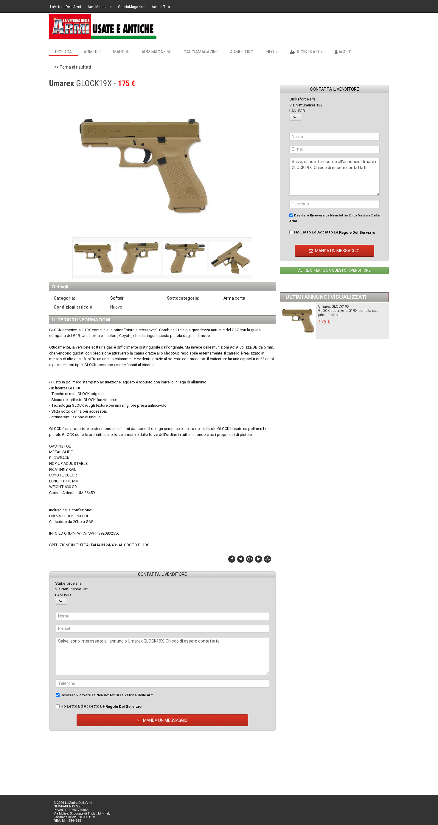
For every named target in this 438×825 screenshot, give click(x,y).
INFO (270, 51)
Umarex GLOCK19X (334, 306)
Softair (117, 298)
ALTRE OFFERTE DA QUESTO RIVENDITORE (334, 270)
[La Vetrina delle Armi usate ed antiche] (102, 26)
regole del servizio (123, 706)
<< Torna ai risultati (72, 67)
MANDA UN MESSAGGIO (165, 720)
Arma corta (234, 298)
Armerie (92, 51)
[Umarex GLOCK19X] (94, 258)
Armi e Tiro (161, 7)
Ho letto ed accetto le (101, 706)
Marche (121, 51)
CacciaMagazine (131, 7)
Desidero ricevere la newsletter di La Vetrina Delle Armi (107, 695)
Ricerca (63, 51)
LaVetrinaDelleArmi (65, 7)
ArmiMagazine (99, 7)
